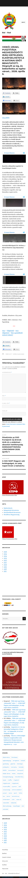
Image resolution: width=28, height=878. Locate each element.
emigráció (16, 760)
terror (8, 796)
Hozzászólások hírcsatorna (12, 512)
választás (13, 803)
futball (23, 760)
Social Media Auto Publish (7, 877)
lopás (4, 780)
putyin (5, 793)
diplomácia (6, 757)
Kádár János (6, 773)
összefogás (16, 806)
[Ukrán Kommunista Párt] (8, 532)
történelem (6, 799)
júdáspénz (6, 767)
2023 (5, 558)
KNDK (5, 770)
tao (4, 796)
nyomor (14, 786)
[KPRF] (13, 487)
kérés (13, 773)
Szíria (20, 793)
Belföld (4, 853)
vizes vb (18, 799)
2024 (5, 556)
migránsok (15, 783)
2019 (5, 567)
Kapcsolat (5, 868)
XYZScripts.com (22, 877)
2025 (5, 554)
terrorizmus (15, 796)
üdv (23, 806)
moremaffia (6, 786)
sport (15, 793)
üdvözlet (5, 809)
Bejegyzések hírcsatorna (11, 510)
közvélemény (19, 777)
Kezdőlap (5, 849)
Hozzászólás (7, 372)
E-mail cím (6, 403)
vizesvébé (6, 803)
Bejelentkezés (8, 508)
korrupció (20, 770)
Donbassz (14, 757)
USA (13, 799)
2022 (5, 560)
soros (10, 793)
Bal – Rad (6, 33)
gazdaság (6, 764)
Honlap (4, 410)
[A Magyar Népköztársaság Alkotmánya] (12, 673)
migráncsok (6, 783)
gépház (12, 764)
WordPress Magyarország (11, 514)
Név (4, 395)
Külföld (15, 354)
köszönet (20, 773)
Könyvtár (5, 861)
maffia (10, 780)
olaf (20, 786)
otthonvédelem (17, 790)
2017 (5, 571)
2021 (5, 562)
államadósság (7, 806)
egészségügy (7, 760)
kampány (14, 767)
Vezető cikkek (20, 354)
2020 (5, 564)
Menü (23, 22)
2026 (5, 551)
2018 (5, 569)
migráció (16, 780)
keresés (21, 767)
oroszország (6, 790)
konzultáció (12, 770)
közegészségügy (8, 777)
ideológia (20, 764)
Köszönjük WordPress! (14, 873)
